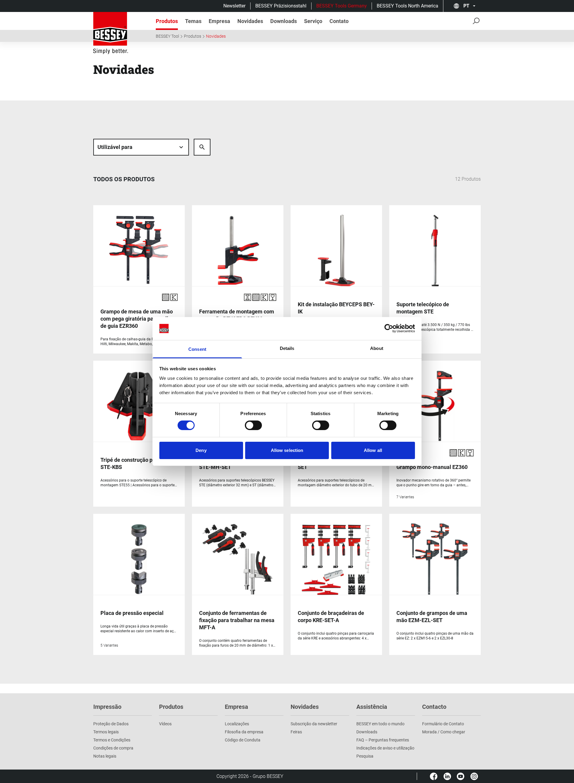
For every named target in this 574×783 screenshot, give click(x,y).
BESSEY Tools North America (407, 6)
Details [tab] (287, 348)
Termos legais (106, 731)
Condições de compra (113, 748)
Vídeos (165, 723)
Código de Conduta (242, 740)
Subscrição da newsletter (314, 723)
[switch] (253, 425)
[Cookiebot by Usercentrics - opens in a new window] (389, 328)
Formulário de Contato (443, 723)
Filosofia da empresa (244, 731)
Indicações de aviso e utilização (385, 748)
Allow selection (287, 450)
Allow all (373, 450)
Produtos (192, 36)
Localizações (237, 723)
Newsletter (234, 6)
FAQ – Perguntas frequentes (382, 740)
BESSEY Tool (167, 36)
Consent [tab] (197, 349)
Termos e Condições (111, 740)
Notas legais (104, 756)
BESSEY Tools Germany (341, 6)
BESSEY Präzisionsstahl (280, 6)
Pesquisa (364, 756)
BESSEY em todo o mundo (380, 723)
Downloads (366, 731)
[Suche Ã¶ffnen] (202, 147)
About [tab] (376, 348)
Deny (201, 450)
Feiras (296, 731)
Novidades (216, 36)
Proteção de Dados (111, 723)
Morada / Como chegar (443, 731)
